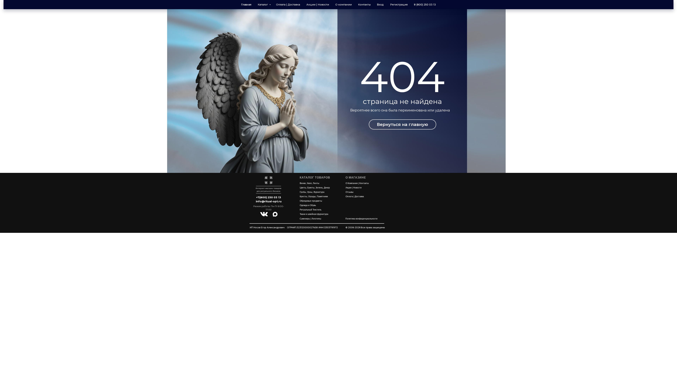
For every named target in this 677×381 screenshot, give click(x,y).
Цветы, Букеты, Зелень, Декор (315, 187)
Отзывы (349, 192)
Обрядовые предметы (311, 201)
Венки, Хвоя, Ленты (309, 183)
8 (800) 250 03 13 (425, 4)
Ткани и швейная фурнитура (314, 214)
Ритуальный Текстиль (310, 209)
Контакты (364, 4)
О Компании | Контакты (357, 183)
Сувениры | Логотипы (310, 218)
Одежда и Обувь (308, 205)
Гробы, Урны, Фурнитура (312, 192)
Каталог (263, 4)
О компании (343, 4)
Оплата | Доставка (288, 4)
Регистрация (399, 4)
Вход (380, 4)
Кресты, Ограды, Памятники (314, 196)
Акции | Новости (317, 4)
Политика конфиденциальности (361, 218)
